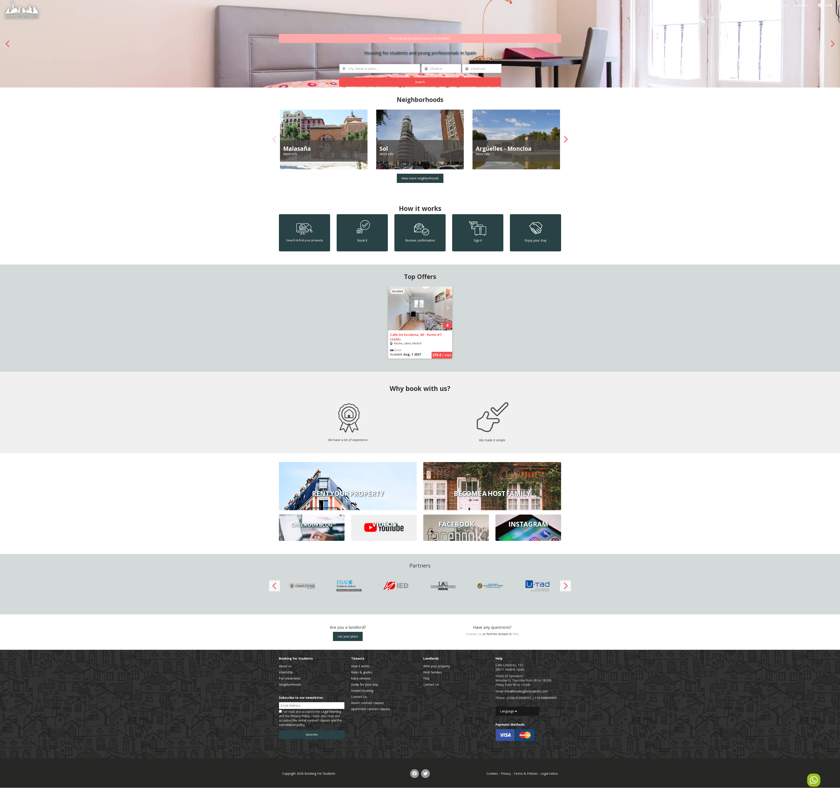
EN (826, 5)
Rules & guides (361, 672)
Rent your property (436, 666)
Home (754, 5)
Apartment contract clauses (370, 709)
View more (348, 486)
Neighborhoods (290, 684)
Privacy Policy (300, 716)
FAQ (516, 634)
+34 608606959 (546, 698)
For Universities (290, 678)
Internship (286, 672)
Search (420, 82)
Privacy (506, 773)
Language (507, 711)
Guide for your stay (364, 684)
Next (832, 43)
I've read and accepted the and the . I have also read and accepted (310, 718)
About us (285, 666)
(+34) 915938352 (519, 698)
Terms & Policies (526, 773)
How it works (360, 666)
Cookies (492, 773)
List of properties (776, 5)
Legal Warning (331, 711)
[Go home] (22, 10)
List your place (348, 636)
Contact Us (801, 5)
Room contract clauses (367, 703)
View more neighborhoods (420, 178)
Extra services (361, 678)
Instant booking (362, 690)
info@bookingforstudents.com (526, 691)
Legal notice (549, 773)
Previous (7, 43)
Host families (432, 672)
